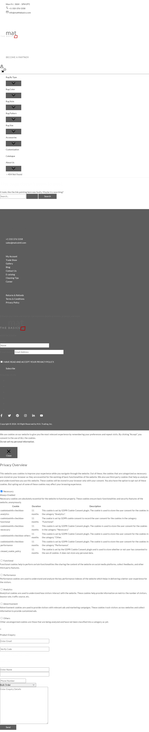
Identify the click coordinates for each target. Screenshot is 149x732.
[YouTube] (41, 416)
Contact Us (11, 270)
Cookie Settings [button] (8, 445)
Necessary (8, 491)
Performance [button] (6, 571)
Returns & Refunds (15, 295)
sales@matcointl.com (16, 242)
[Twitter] (9, 416)
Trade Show (11, 260)
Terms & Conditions (15, 299)
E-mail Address (7, 352)
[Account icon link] (1, 67)
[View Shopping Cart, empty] (2, 71)
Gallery (9, 263)
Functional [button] (5, 557)
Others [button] (3, 614)
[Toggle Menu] (13, 83)
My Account (11, 256)
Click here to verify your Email (14, 655)
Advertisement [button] (7, 600)
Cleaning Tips (12, 278)
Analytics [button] (4, 585)
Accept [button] (20, 445)
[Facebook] (1, 416)
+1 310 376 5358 (14, 239)
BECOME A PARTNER (17, 57)
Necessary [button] (5, 488)
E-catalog (10, 274)
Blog (8, 267)
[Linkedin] (33, 416)
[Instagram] (25, 416)
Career (9, 281)
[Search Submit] (32, 196)
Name (3, 341)
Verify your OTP (7, 661)
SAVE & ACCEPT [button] (8, 625)
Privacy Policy (12, 302)
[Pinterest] (17, 416)
